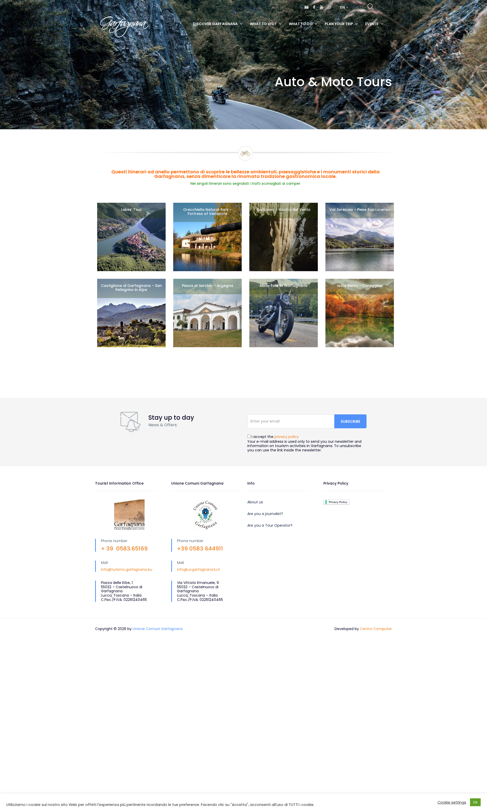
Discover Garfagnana (215, 23)
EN (343, 7)
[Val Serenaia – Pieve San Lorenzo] (359, 237)
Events (371, 23)
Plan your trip (339, 23)
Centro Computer (376, 628)
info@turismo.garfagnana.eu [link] (126, 569)
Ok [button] (475, 802)
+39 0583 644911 (200, 548)
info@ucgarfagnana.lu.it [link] (198, 569)
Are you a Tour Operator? (269, 525)
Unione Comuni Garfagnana (158, 628)
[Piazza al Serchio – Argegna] (207, 313)
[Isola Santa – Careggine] (359, 313)
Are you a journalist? (265, 513)
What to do (300, 23)
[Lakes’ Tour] (131, 237)
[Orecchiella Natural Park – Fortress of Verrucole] (207, 237)
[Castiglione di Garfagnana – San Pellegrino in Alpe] (131, 313)
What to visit (263, 23)
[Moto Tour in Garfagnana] (283, 313)
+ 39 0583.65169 (124, 548)
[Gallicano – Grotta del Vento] (283, 237)
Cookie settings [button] (452, 802)
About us (255, 502)
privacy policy (286, 436)
